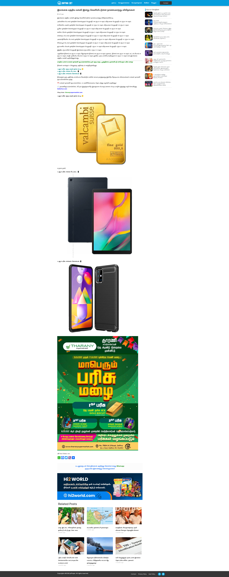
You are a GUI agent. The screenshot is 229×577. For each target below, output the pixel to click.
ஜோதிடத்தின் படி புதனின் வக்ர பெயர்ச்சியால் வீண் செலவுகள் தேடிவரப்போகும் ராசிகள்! (161, 14)
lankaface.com (62, 89)
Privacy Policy (142, 574)
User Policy (152, 574)
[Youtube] (163, 574)
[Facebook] (159, 574)
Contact (133, 574)
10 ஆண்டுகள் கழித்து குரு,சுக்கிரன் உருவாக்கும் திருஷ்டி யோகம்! (160, 76)
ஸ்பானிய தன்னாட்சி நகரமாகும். (98, 527)
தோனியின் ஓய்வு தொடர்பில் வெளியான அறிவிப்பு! (161, 37)
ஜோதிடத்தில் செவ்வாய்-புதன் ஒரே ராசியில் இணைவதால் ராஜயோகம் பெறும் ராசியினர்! (161, 68)
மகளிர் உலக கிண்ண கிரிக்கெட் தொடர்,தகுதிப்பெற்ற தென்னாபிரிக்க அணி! (162, 83)
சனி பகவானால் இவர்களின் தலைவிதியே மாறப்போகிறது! (161, 53)
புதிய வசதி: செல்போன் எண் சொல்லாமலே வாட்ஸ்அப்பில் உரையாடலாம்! (68, 560)
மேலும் (153, 3)
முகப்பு (114, 3)
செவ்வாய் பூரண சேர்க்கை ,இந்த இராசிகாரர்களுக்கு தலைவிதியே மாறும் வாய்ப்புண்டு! (162, 29)
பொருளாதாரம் (136, 3)
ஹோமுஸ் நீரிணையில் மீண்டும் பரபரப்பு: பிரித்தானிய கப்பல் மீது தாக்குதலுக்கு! (98, 560)
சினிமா (146, 3)
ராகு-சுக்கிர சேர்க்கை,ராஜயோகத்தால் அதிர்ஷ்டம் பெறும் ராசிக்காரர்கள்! (162, 22)
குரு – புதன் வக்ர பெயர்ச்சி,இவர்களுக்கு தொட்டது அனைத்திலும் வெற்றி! (162, 45)
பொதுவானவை (123, 3)
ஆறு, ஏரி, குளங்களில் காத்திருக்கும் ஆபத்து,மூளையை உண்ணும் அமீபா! (162, 60)
